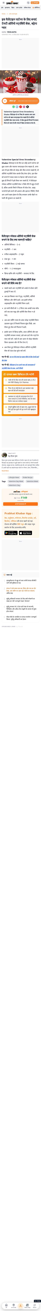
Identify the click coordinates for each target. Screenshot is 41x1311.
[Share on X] (27, 106)
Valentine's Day (14, 485)
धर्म (35, 518)
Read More (5, 471)
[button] (20, 81)
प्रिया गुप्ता (14, 456)
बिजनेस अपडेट (27, 518)
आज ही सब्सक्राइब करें (20, 504)
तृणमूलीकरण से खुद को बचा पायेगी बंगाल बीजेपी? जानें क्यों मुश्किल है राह (21, 581)
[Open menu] (3, 3)
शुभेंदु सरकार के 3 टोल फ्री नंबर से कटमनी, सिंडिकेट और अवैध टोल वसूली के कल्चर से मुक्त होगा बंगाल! (21, 609)
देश (5, 518)
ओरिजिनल (37, 7)
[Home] (12, 2)
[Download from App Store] (25, 533)
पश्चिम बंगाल (27, 7)
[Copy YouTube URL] (20, 106)
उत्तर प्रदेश (19, 7)
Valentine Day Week (16, 481)
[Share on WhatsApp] (13, 106)
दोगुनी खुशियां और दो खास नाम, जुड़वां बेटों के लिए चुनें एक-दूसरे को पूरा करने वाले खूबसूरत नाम (22, 409)
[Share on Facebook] (17, 106)
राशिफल (14, 521)
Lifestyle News (14, 477)
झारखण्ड (7, 7)
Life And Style (13, 14)
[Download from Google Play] (11, 533)
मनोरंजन (18, 518)
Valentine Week (32, 481)
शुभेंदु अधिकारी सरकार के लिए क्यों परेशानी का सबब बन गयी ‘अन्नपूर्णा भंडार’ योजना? (20, 599)
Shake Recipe (27, 477)
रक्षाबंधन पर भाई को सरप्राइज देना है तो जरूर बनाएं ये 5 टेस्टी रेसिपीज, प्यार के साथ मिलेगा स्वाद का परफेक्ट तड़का (21, 398)
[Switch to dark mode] (28, 2)
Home (3, 14)
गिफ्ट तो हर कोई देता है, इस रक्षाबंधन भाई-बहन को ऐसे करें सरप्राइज (21, 389)
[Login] (20, 1306)
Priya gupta (11, 32)
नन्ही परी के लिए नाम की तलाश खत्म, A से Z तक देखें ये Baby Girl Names (21, 381)
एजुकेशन (11, 518)
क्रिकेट (7, 521)
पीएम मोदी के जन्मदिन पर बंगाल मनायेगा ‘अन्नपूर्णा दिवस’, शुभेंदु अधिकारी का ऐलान (21, 618)
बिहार (12, 7)
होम (2, 7)
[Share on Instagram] (24, 106)
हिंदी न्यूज (20, 524)
